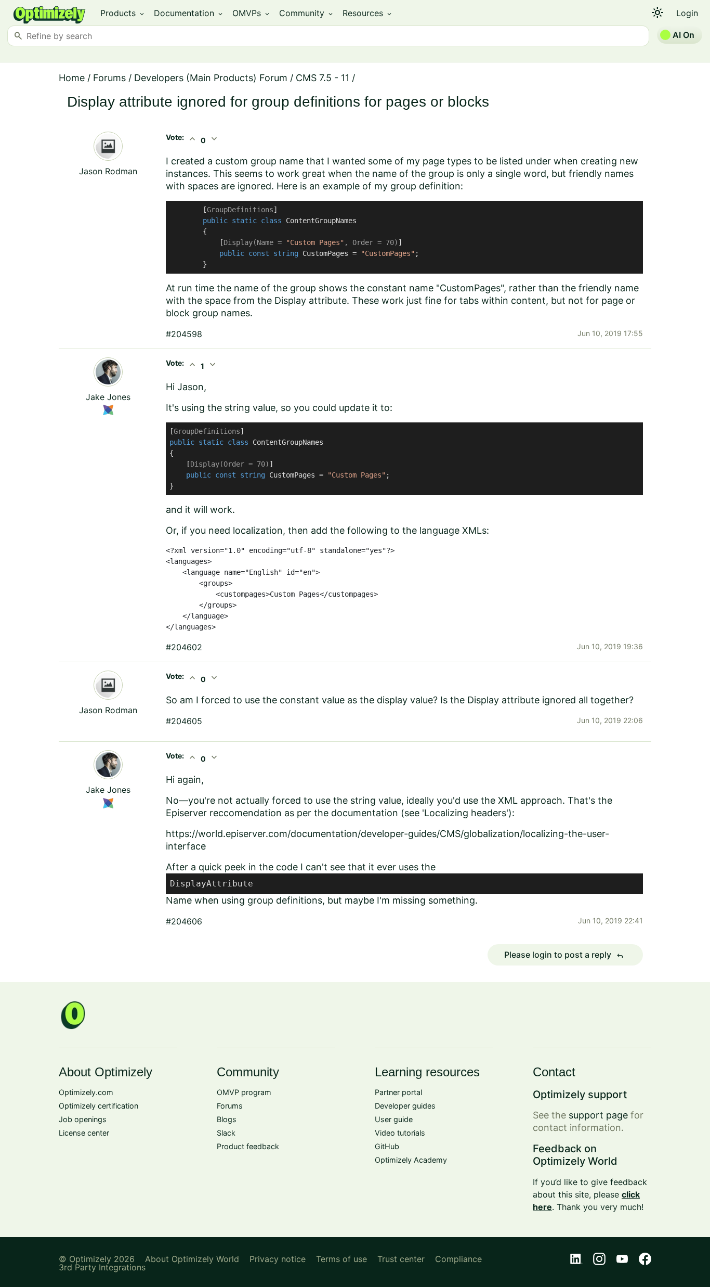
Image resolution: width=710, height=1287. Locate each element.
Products (123, 13)
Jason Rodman (108, 171)
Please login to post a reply (564, 955)
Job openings (83, 1119)
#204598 (184, 334)
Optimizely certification (98, 1105)
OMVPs (251, 13)
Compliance (458, 1259)
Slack (226, 1132)
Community (306, 13)
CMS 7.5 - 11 (322, 77)
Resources (368, 13)
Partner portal (398, 1092)
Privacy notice (277, 1259)
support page (598, 1115)
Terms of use (341, 1259)
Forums (109, 77)
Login (687, 13)
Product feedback (248, 1146)
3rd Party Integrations (102, 1267)
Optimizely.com (86, 1092)
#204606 (184, 921)
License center (84, 1132)
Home (72, 77)
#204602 (184, 647)
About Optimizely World (192, 1259)
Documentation (189, 13)
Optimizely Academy (411, 1159)
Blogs (226, 1119)
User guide (394, 1119)
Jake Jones (108, 397)
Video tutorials (400, 1132)
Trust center (401, 1259)
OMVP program (244, 1092)
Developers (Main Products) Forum (210, 77)
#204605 (184, 721)
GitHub (387, 1146)
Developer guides (405, 1105)
